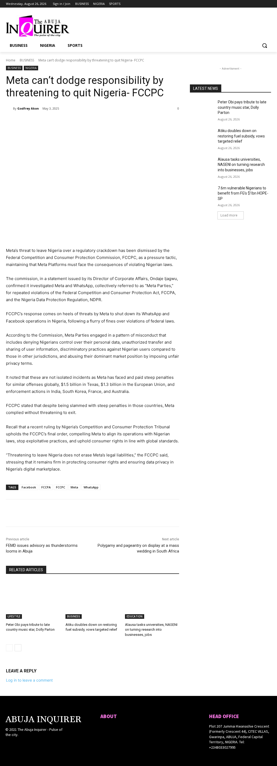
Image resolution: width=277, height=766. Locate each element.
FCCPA (46, 487)
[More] (95, 122)
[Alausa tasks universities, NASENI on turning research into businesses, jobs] (152, 600)
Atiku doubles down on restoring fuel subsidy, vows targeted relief (241, 136)
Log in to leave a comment (29, 680)
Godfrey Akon (28, 108)
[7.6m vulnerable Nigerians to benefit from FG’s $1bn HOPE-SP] (202, 194)
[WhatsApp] (82, 122)
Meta (74, 487)
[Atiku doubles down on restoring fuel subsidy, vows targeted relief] (92, 600)
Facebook (29, 487)
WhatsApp (91, 487)
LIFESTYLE (14, 616)
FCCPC (60, 487)
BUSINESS (27, 60)
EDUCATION (135, 616)
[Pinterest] (69, 122)
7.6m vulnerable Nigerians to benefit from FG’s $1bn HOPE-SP (243, 193)
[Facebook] (238, 4)
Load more (229, 215)
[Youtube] (268, 4)
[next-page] (18, 647)
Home (10, 60)
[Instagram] (245, 4)
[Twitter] (253, 4)
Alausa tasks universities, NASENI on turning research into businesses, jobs (151, 629)
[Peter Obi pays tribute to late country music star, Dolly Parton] (33, 600)
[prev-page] (9, 647)
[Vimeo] (260, 4)
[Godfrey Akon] (9, 108)
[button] (264, 45)
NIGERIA (31, 68)
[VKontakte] (37, 745)
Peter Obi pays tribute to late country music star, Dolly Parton (242, 107)
